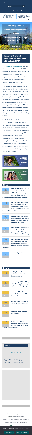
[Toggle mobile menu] (29, 19)
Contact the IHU (23, 422)
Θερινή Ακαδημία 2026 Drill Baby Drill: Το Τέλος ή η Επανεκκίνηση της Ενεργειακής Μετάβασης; (20, 284)
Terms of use (26, 419)
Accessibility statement (8, 419)
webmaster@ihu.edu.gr (19, 416)
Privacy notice (8, 422)
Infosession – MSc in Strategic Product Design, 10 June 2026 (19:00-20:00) (19, 294)
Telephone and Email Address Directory (14, 353)
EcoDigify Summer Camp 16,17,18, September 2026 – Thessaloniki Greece (19, 274)
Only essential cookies (22, 432)
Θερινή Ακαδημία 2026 (17, 253)
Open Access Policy (18, 419)
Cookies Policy (15, 422)
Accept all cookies (9, 432)
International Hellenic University (13, 66)
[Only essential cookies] (30, 430)
